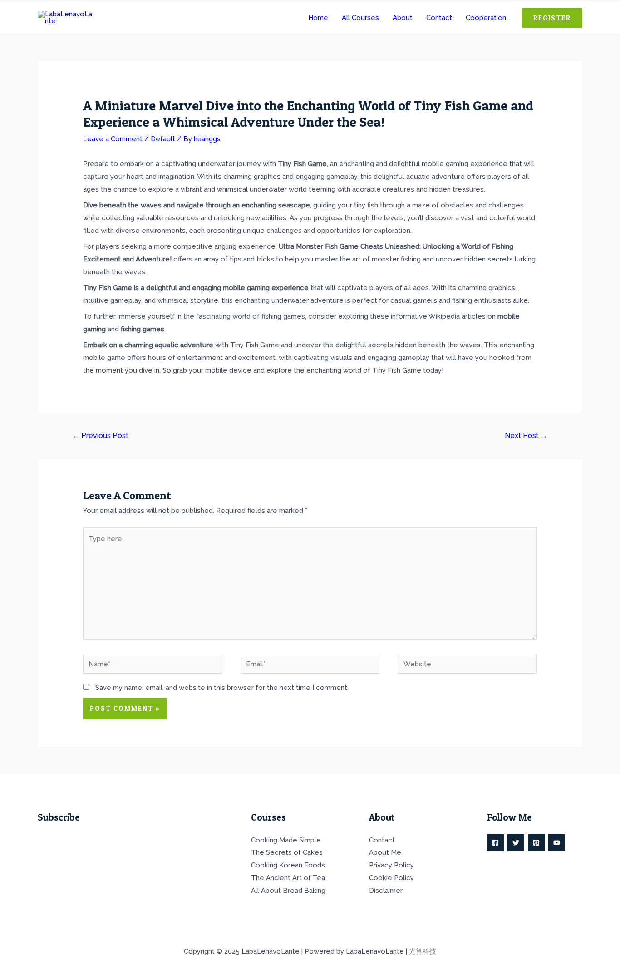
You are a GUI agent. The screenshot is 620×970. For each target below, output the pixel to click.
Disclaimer (386, 890)
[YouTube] (556, 842)
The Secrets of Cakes (287, 852)
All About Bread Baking (288, 890)
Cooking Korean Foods (288, 865)
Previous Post (100, 435)
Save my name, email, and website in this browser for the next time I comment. (222, 688)
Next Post (526, 435)
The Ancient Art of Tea (288, 878)
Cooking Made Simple (286, 840)
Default (163, 139)
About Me (385, 852)
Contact (382, 840)
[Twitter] (515, 842)
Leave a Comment (113, 139)
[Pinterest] (536, 842)
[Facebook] (495, 842)
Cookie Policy (391, 878)
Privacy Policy (391, 865)
